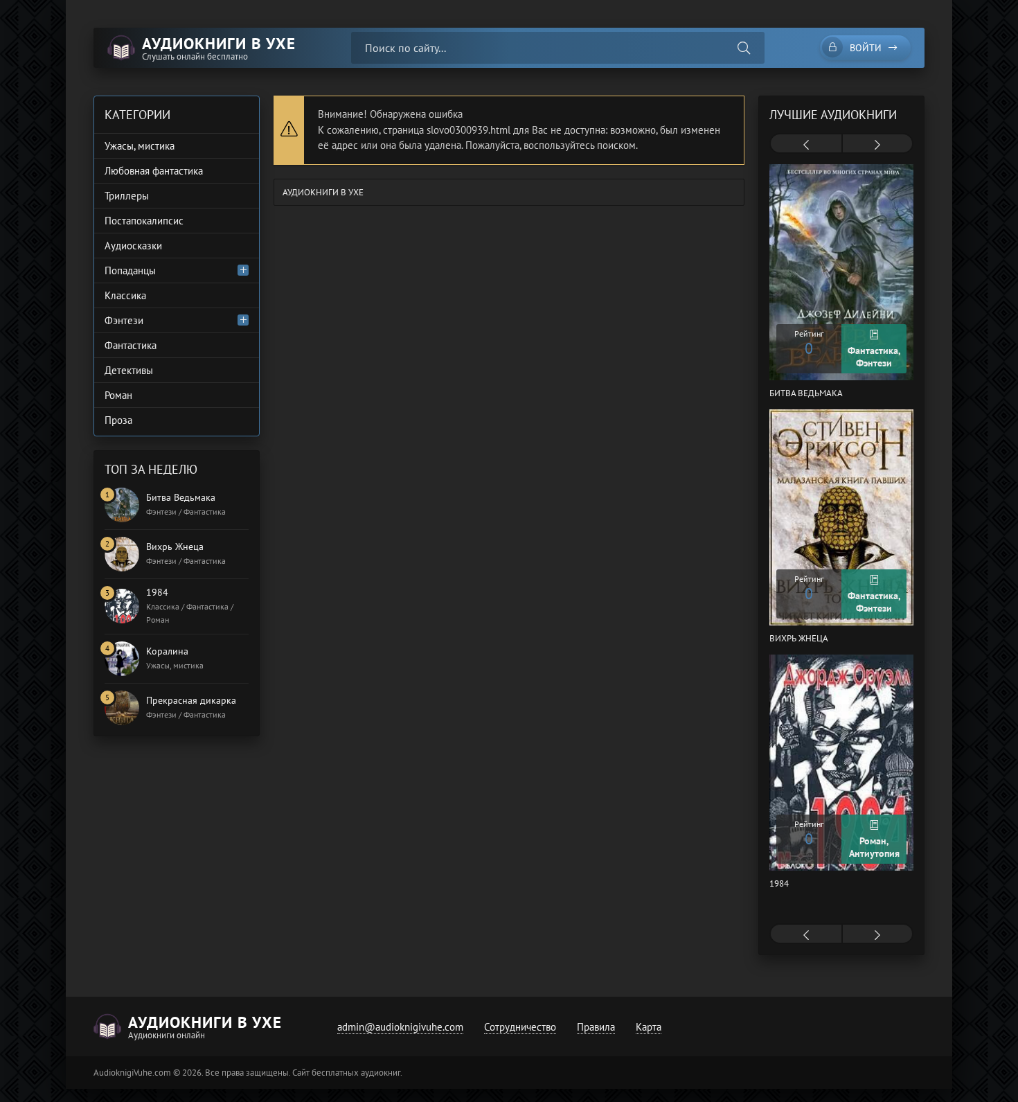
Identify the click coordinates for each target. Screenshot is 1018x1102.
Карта (648, 1026)
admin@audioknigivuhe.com (400, 1026)
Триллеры (127, 195)
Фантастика (131, 345)
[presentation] (806, 144)
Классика (125, 295)
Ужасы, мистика (140, 145)
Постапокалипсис (144, 220)
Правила (596, 1026)
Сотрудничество (520, 1026)
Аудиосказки (133, 245)
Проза (118, 420)
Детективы (129, 370)
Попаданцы (130, 270)
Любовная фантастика (154, 170)
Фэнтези (124, 320)
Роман (118, 395)
